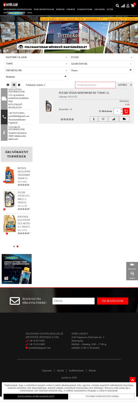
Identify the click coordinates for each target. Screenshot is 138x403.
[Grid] (8, 85)
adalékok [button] (99, 9)
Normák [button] (71, 9)
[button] (101, 64)
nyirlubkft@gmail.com (39, 348)
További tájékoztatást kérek (102, 396)
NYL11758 (22, 206)
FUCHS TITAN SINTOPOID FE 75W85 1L (84, 92)
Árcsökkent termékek (16, 154)
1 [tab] (14, 246)
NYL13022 (22, 182)
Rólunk (92, 370)
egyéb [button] (110, 9)
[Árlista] (19, 85)
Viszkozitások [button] (84, 9)
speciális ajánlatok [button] (14, 13)
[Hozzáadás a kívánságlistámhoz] (103, 119)
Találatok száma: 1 (35, 84)
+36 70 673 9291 (37, 341)
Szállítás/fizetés (76, 370)
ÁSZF (10, 136)
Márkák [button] (60, 9)
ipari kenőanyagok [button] (44, 9)
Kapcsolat (47, 370)
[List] (14, 85)
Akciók (60, 370)
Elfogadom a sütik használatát (36, 396)
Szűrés (122, 85)
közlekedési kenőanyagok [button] (18, 9)
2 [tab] (17, 246)
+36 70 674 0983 (37, 344)
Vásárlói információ (17, 133)
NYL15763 (22, 230)
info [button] (29, 13)
